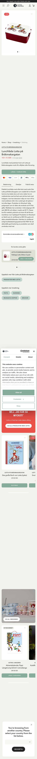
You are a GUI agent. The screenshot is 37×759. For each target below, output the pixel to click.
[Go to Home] (18, 5)
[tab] (17, 51)
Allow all (18, 392)
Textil (6, 293)
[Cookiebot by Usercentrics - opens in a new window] (21, 351)
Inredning (16, 142)
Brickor (25, 298)
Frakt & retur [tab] (30, 184)
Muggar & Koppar (10, 298)
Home (4, 142)
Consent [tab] (7, 357)
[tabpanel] (18, 207)
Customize (17, 399)
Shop (9, 142)
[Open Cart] (33, 5)
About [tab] (30, 357)
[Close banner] (34, 351)
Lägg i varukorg (18, 172)
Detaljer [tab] (18, 184)
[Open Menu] (3, 6)
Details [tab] (18, 357)
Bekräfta (18, 749)
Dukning (24, 142)
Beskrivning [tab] (7, 184)
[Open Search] (9, 6)
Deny (18, 406)
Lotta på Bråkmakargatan (12, 147)
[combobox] (18, 742)
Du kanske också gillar (18, 247)
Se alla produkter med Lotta (18, 426)
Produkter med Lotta (12, 279)
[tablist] (18, 185)
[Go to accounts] (29, 5)
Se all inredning (11, 619)
